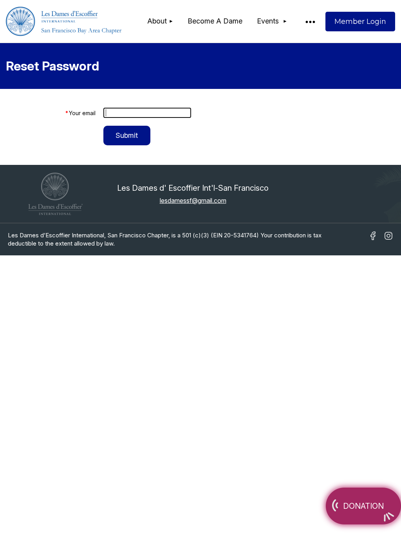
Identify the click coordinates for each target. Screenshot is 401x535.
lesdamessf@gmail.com (193, 200)
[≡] (309, 21)
